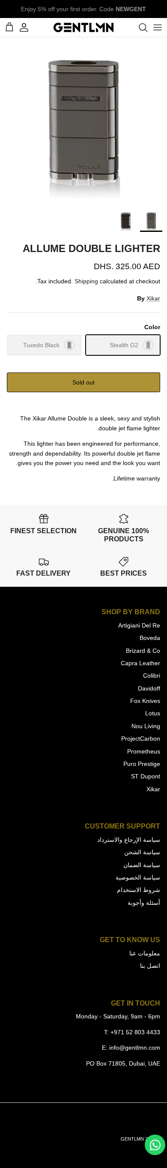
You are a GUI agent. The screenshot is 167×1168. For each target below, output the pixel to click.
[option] (83, 120)
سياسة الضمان (141, 865)
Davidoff (149, 688)
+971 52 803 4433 (135, 1032)
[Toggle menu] (157, 27)
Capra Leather (140, 663)
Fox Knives (145, 700)
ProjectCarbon (140, 738)
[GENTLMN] (83, 27)
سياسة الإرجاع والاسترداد (128, 839)
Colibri (151, 675)
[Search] (138, 27)
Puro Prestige (141, 763)
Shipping (86, 281)
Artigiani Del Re (139, 625)
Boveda (150, 637)
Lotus (152, 713)
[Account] (28, 27)
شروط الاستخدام (138, 889)
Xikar (153, 298)
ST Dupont (145, 776)
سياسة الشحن (142, 852)
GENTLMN (132, 1138)
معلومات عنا (144, 953)
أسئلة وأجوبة (144, 902)
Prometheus (143, 751)
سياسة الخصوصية (138, 877)
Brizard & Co (143, 650)
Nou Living (145, 726)
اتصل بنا (150, 965)
